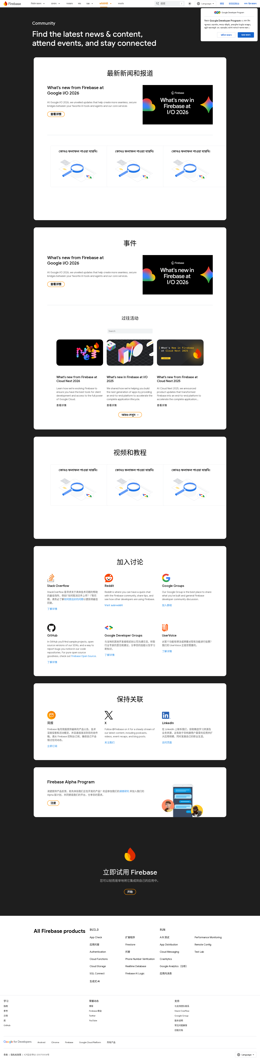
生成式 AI (95, 981)
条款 (6, 1054)
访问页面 (167, 742)
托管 (127, 951)
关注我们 (110, 742)
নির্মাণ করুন (36, 3)
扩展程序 (130, 937)
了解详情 (52, 608)
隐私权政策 (16, 1054)
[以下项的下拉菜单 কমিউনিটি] (111, 3)
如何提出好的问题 (73, 599)
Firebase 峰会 (95, 1011)
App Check (96, 937)
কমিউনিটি (103, 3)
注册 (53, 803)
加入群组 (167, 605)
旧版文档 (179, 1030)
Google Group (181, 1015)
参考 (6, 1011)
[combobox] (170, 3)
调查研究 (124, 791)
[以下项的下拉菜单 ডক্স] (93, 3)
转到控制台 (234, 3)
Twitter (92, 1015)
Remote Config (203, 944)
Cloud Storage (98, 966)
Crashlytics (166, 959)
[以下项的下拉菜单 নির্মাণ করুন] (44, 3)
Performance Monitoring (208, 937)
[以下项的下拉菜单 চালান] (60, 3)
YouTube (93, 1020)
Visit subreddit (114, 605)
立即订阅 (52, 746)
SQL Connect (97, 973)
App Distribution (169, 944)
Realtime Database (135, 966)
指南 (6, 1006)
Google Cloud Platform (90, 1042)
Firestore (130, 944)
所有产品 (111, 1042)
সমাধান (69, 3)
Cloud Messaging (169, 951)
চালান (53, 3)
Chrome (55, 1042)
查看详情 (56, 114)
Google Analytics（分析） (174, 966)
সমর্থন (121, 3)
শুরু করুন (245, 35)
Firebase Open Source (83, 656)
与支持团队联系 (182, 1006)
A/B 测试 (164, 937)
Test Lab (199, 951)
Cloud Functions (99, 959)
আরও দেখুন (130, 415)
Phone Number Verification (140, 959)
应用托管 (94, 944)
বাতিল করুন (226, 35)
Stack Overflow (182, 1011)
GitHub (7, 1025)
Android (41, 1042)
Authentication (98, 951)
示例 (6, 1015)
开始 (130, 892)
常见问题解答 (181, 1025)
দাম (79, 3)
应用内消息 (166, 973)
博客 (222, 3)
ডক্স (88, 3)
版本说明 (179, 1020)
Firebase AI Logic (134, 973)
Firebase (69, 1042)
